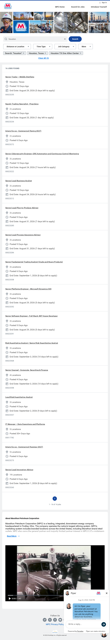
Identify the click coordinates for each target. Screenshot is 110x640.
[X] (50, 620)
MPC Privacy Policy (55, 624)
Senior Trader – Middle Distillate (19, 77)
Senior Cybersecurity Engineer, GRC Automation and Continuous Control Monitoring (42, 154)
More (84, 46)
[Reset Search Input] (65, 39)
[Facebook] (55, 620)
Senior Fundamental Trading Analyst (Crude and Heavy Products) (34, 262)
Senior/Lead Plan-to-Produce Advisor (21, 208)
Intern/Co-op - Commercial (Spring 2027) (23, 131)
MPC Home (60, 7)
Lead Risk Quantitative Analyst (19, 397)
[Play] (10, 598)
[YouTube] (60, 620)
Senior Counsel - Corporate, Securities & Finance (26, 370)
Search (75, 39)
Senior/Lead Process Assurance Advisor (23, 235)
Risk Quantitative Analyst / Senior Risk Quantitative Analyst (31, 343)
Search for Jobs (78, 7)
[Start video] (55, 573)
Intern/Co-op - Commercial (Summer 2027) (24, 447)
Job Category (63, 46)
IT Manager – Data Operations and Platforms (25, 424)
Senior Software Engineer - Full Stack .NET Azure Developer (31, 316)
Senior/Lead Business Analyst (18, 181)
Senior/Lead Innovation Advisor (19, 470)
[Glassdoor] (45, 620)
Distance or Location (15, 46)
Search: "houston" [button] (13, 53)
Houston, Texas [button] (36, 53)
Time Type (41, 46)
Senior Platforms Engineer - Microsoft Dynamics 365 (28, 289)
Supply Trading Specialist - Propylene (21, 104)
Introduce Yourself (99, 7)
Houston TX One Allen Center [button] (65, 53)
